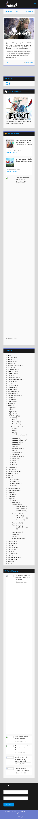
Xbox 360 (15, 422)
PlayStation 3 (16, 523)
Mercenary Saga (13, 416)
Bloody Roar (12, 367)
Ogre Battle (11, 467)
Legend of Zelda (17, 448)
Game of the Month (14, 395)
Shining (10, 492)
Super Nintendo (17, 456)
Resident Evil (12, 473)
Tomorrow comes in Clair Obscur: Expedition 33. (23, 180)
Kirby (13, 446)
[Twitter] (19, 817)
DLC (9, 383)
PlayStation (15, 505)
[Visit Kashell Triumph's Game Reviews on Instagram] (7, 84)
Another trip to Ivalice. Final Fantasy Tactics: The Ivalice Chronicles (24, 142)
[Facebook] (16, 817)
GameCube (15, 444)
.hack (9, 355)
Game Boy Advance (18, 440)
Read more (29, 62)
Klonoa (10, 405)
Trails (9, 555)
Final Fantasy (12, 391)
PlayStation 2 (16, 514)
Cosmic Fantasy (13, 377)
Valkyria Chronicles (14, 557)
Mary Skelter (12, 412)
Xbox (13, 420)
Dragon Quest (12, 385)
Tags (16, 11)
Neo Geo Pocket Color (15, 427)
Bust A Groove (20, 509)
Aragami (10, 359)
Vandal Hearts (20, 511)
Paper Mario (16, 454)
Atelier (10, 363)
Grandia (10, 397)
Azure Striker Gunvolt (14, 365)
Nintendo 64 (16, 452)
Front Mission (12, 393)
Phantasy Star (16, 483)
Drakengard (11, 387)
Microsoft (11, 418)
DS (13, 433)
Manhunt (19, 516)
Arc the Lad (11, 361)
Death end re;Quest (22, 527)
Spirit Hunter (12, 541)
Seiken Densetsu (13, 488)
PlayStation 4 (16, 525)
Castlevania (11, 373)
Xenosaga (19, 520)
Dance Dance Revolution (15, 379)
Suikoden (11, 545)
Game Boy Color (17, 442)
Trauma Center (20, 435)
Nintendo (11, 429)
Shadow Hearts (21, 518)
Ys (9, 563)
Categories (8, 11)
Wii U (13, 464)
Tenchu (10, 551)
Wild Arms (11, 561)
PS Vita (14, 534)
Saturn (14, 485)
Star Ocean (11, 543)
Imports (10, 403)
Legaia (14, 500)
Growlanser (11, 399)
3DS (13, 431)
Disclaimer (20, 814)
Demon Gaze (12, 381)
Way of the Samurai (18, 538)
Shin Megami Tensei (14, 490)
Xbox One (15, 424)
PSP (13, 536)
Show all (30, 11)
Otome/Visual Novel (14, 471)
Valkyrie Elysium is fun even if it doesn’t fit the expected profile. (18, 47)
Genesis (14, 481)
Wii (13, 462)
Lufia (13, 450)
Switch (14, 458)
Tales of (10, 549)
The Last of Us (12, 553)
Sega (9, 477)
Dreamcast (15, 479)
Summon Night (12, 547)
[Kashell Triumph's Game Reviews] (19, 4)
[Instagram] (22, 817)
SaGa (9, 475)
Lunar (9, 410)
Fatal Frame (11, 389)
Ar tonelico (11, 357)
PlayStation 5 (16, 532)
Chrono (10, 375)
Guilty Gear (11, 401)
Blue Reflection (12, 369)
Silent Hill (11, 494)
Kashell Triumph (13, 43)
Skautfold (11, 496)
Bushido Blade (20, 507)
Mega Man (11, 414)
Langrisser (11, 407)
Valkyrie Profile (12, 559)
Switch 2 (14, 460)
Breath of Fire (12, 371)
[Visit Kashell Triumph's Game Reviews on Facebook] (10, 84)
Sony (9, 498)
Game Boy (15, 438)
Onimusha (11, 469)
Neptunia (15, 503)
